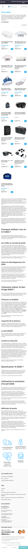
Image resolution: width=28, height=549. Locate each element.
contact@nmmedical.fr (5, 517)
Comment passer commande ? (8, 492)
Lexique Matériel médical (7, 480)
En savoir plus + (5, 22)
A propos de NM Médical (7, 476)
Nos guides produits (6, 499)
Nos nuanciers (4, 478)
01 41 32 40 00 (4, 508)
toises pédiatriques (16, 429)
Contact (3, 488)
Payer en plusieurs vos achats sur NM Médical (12, 497)
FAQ (2, 490)
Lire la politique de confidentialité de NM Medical (10, 542)
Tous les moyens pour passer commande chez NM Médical (13, 495)
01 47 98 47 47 (4, 511)
